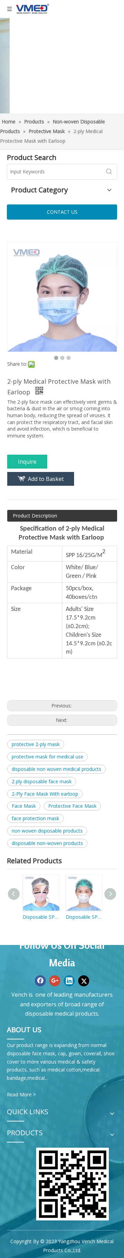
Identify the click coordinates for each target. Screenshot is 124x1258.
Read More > (21, 1094)
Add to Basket (46, 479)
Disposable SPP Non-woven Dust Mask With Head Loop (83, 917)
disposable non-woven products (47, 843)
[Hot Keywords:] (109, 171)
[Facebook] (40, 980)
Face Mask (24, 806)
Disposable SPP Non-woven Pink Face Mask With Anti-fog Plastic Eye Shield (40, 917)
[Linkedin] (69, 980)
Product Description (35, 515)
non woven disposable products (47, 830)
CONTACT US (62, 212)
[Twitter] (83, 980)
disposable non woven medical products (56, 769)
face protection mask (35, 818)
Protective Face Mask (72, 806)
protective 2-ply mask (36, 744)
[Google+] (54, 980)
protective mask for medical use (47, 756)
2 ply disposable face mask (42, 781)
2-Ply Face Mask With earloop (45, 794)
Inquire (27, 461)
